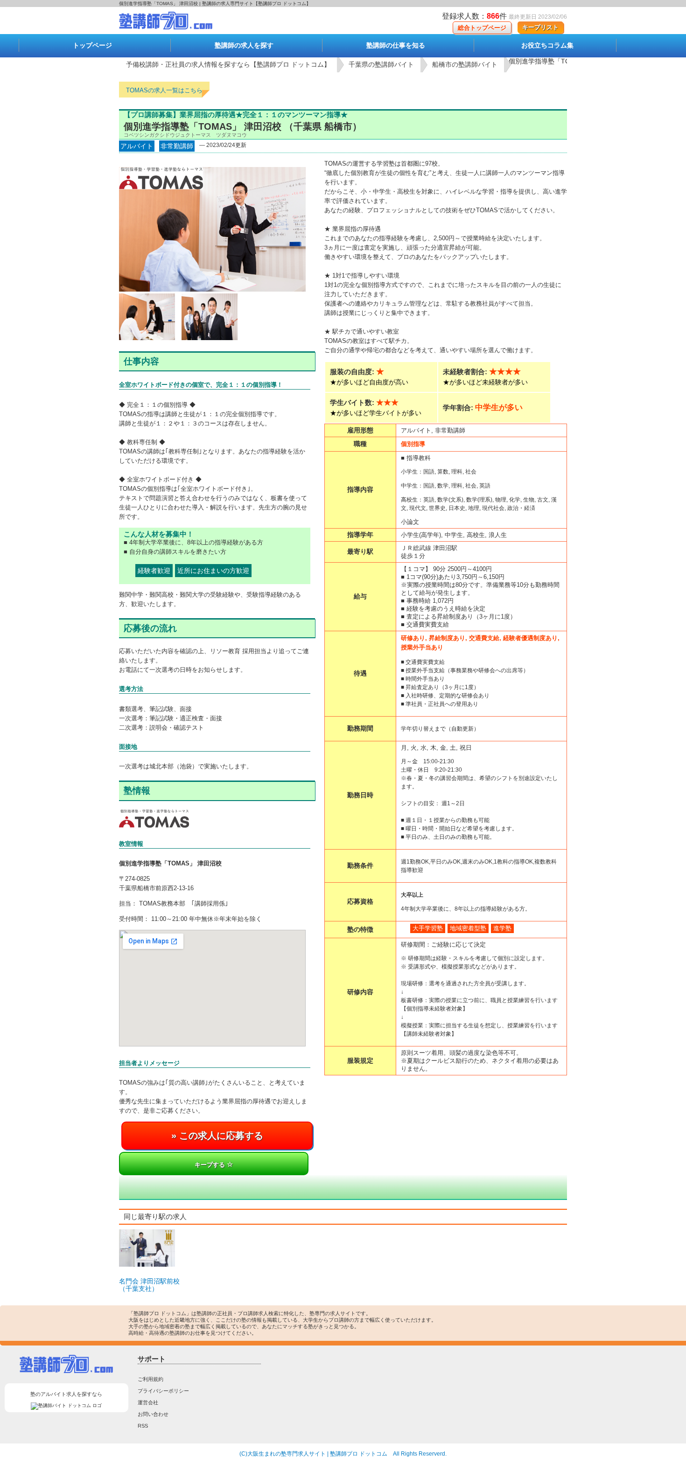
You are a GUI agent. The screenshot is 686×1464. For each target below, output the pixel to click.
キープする (211, 1164)
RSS (143, 1426)
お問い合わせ (153, 1414)
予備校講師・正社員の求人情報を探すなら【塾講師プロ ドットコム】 (228, 64)
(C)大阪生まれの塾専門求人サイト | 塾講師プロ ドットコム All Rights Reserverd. (343, 1453)
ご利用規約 (150, 1379)
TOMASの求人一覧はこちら (164, 90)
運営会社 (148, 1402)
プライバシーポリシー (163, 1391)
